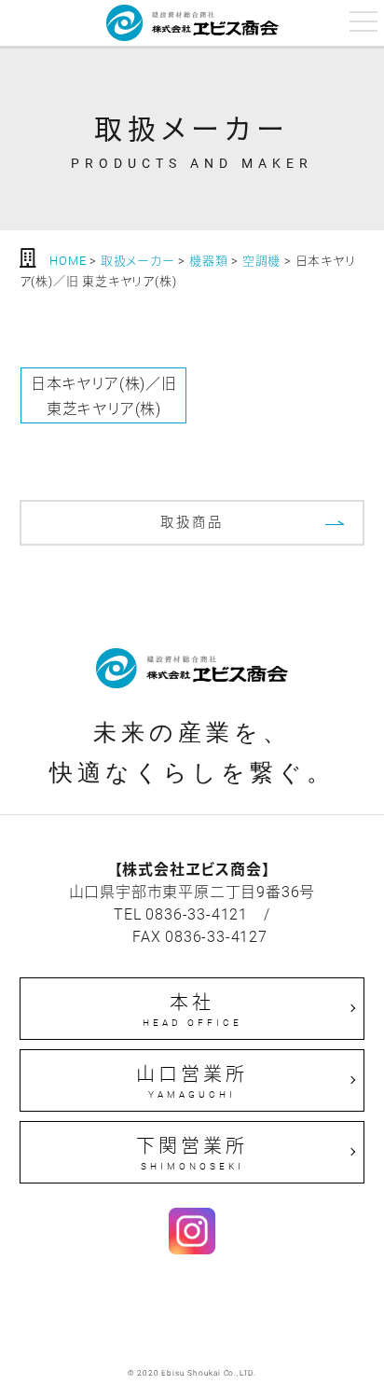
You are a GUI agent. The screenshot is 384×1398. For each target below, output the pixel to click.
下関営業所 (192, 1152)
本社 (192, 1009)
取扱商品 (192, 522)
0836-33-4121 (196, 913)
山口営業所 (192, 1080)
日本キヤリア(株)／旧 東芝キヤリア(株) (104, 395)
